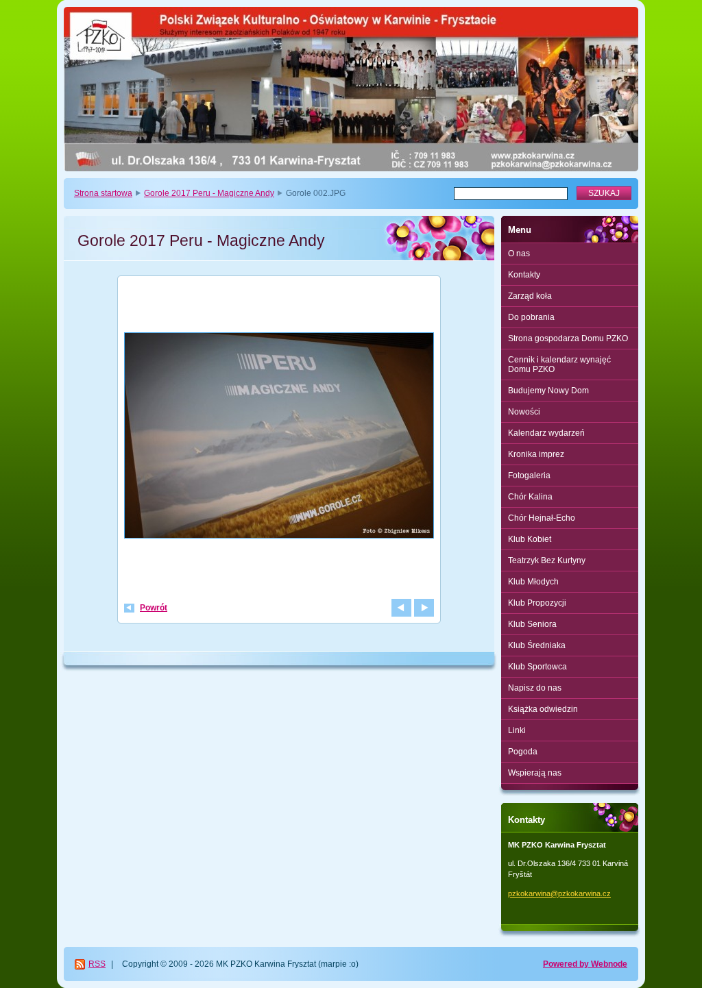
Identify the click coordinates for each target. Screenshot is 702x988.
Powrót (153, 608)
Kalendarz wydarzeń (546, 433)
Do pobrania (531, 317)
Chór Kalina (530, 497)
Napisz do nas (534, 688)
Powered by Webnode (585, 964)
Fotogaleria (529, 475)
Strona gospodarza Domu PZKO (568, 338)
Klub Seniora (532, 624)
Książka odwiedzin (543, 709)
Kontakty (524, 275)
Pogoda (522, 751)
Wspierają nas (534, 773)
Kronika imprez (536, 454)
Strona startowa (103, 193)
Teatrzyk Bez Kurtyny (546, 560)
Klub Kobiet (529, 539)
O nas (519, 253)
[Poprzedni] (401, 608)
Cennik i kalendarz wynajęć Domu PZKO (559, 364)
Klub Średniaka (537, 645)
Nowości (524, 412)
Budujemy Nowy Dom (548, 390)
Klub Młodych (533, 581)
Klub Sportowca (537, 666)
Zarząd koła (530, 296)
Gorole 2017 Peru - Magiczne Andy (209, 193)
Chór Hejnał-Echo (541, 518)
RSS (97, 964)
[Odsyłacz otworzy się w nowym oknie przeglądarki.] (279, 437)
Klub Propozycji (537, 603)
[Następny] (424, 608)
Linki (517, 730)
